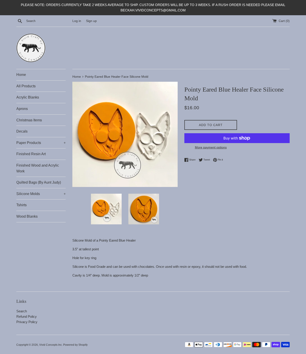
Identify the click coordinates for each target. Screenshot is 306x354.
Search (21, 311)
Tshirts (21, 205)
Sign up (91, 21)
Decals (22, 131)
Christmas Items (29, 120)
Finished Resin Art (31, 154)
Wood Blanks (27, 216)
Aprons (22, 109)
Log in (76, 21)
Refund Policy (26, 316)
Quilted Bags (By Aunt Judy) (38, 182)
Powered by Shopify (75, 344)
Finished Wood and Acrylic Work (37, 168)
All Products (26, 86)
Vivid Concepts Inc (50, 344)
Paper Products (41, 143)
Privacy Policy (26, 322)
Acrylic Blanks (27, 97)
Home (21, 75)
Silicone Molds (41, 194)
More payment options (211, 147)
